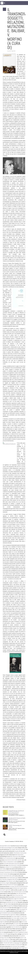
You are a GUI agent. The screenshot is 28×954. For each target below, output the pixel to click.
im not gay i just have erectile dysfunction (19, 886)
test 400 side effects (21, 893)
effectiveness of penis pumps (19, 853)
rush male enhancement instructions (12, 863)
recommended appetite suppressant (8, 914)
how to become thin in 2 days (12, 925)
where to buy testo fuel (17, 895)
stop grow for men (9, 867)
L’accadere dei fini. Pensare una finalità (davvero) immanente (16, 818)
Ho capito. (16, 952)
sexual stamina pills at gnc (12, 877)
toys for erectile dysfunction (9, 858)
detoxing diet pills (10, 906)
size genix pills (17, 851)
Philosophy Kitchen (7, 3)
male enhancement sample (14, 865)
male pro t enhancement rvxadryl (10, 861)
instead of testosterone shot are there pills (9, 872)
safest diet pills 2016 (4, 907)
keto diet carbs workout (7, 941)
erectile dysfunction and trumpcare (10, 884)
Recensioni (9, 51)
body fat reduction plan (16, 927)
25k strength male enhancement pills (17, 849)
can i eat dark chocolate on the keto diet (13, 944)
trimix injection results (11, 881)
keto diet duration (4, 930)
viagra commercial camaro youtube (18, 891)
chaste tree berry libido (5, 874)
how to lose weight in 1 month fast (19, 916)
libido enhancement (19, 854)
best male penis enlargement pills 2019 (8, 879)
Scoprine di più (12, 952)
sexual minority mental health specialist (13, 860)
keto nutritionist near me (15, 946)
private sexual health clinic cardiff (7, 876)
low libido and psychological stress (7, 847)
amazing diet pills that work (12, 902)
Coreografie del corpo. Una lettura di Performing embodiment (16, 811)
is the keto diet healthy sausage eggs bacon (12, 943)
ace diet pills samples (6, 904)
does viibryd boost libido (15, 856)
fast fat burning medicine (16, 900)
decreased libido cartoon (5, 846)
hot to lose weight (17, 923)
